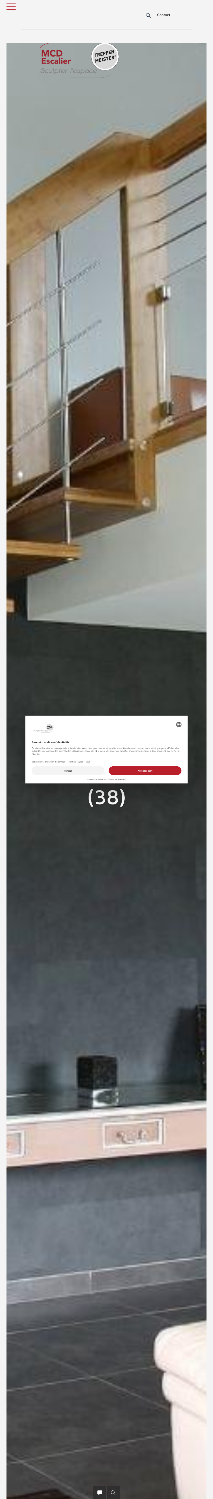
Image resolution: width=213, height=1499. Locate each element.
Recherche (145, 15)
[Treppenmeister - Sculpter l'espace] (79, 60)
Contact (163, 14)
